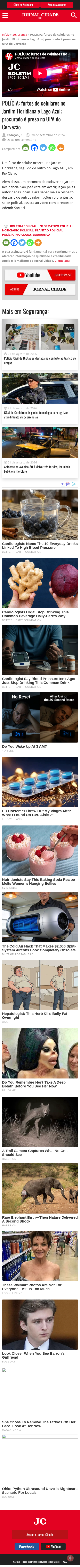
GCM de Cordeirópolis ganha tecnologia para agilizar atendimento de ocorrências (36, 414)
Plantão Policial (49, 230)
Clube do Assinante (23, 4)
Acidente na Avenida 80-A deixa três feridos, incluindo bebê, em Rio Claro (37, 469)
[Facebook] (35, 147)
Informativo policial (56, 226)
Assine (40, 289)
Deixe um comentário (21, 140)
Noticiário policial (17, 230)
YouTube (40, 275)
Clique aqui (63, 261)
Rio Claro (23, 235)
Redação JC (14, 135)
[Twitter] (44, 147)
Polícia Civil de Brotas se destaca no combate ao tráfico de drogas (40, 360)
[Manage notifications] (70, 1558)
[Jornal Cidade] (40, 16)
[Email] (26, 147)
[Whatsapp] (52, 147)
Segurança (20, 34)
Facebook (27, 1546)
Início (5, 34)
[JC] (40, 1521)
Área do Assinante (57, 4)
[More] (61, 147)
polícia (8, 235)
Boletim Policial (23, 226)
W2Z (65, 1561)
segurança (41, 235)
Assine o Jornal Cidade (40, 1534)
